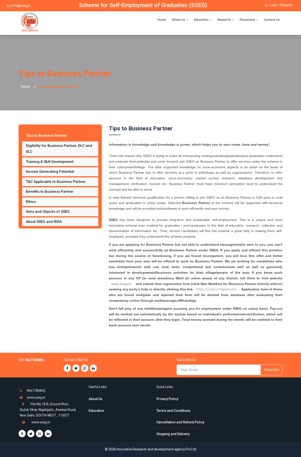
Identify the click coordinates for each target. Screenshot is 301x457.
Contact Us (272, 19)
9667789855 (36, 391)
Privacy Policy (167, 399)
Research (224, 19)
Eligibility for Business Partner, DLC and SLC (59, 149)
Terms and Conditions (173, 411)
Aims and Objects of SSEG (48, 211)
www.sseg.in (121, 284)
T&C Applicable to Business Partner (56, 182)
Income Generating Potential (50, 171)
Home (161, 19)
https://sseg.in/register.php (216, 289)
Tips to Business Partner (46, 135)
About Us (179, 19)
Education (201, 19)
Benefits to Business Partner (50, 191)
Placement (248, 19)
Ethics (31, 202)
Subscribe (271, 370)
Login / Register (281, 5)
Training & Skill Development (49, 162)
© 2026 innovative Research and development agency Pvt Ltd (150, 449)
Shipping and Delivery (173, 434)
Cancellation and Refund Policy (180, 422)
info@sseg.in (21, 6)
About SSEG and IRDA (44, 222)
